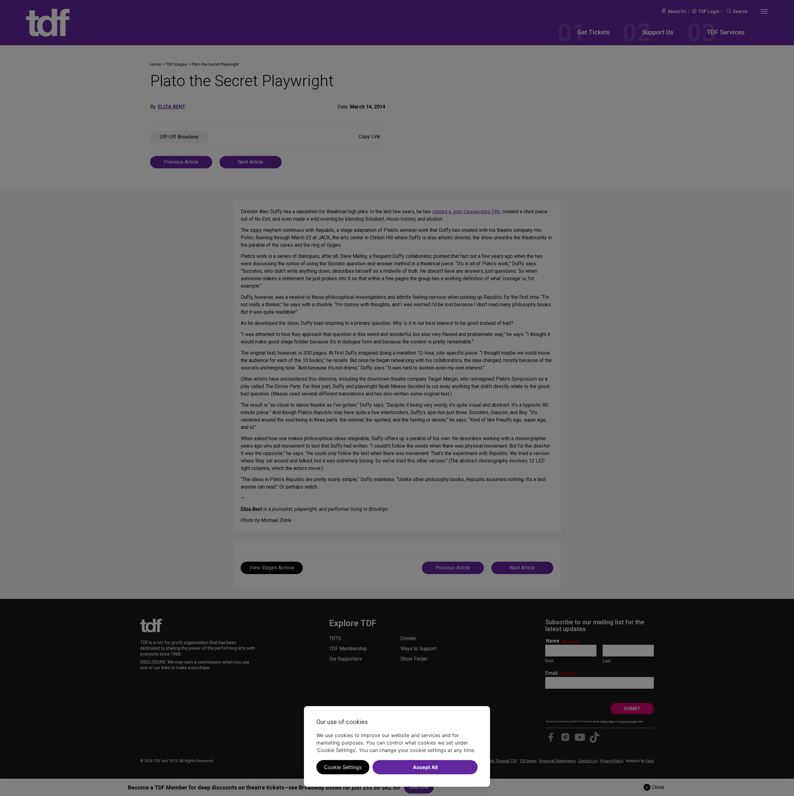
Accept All (425, 767)
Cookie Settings (343, 767)
